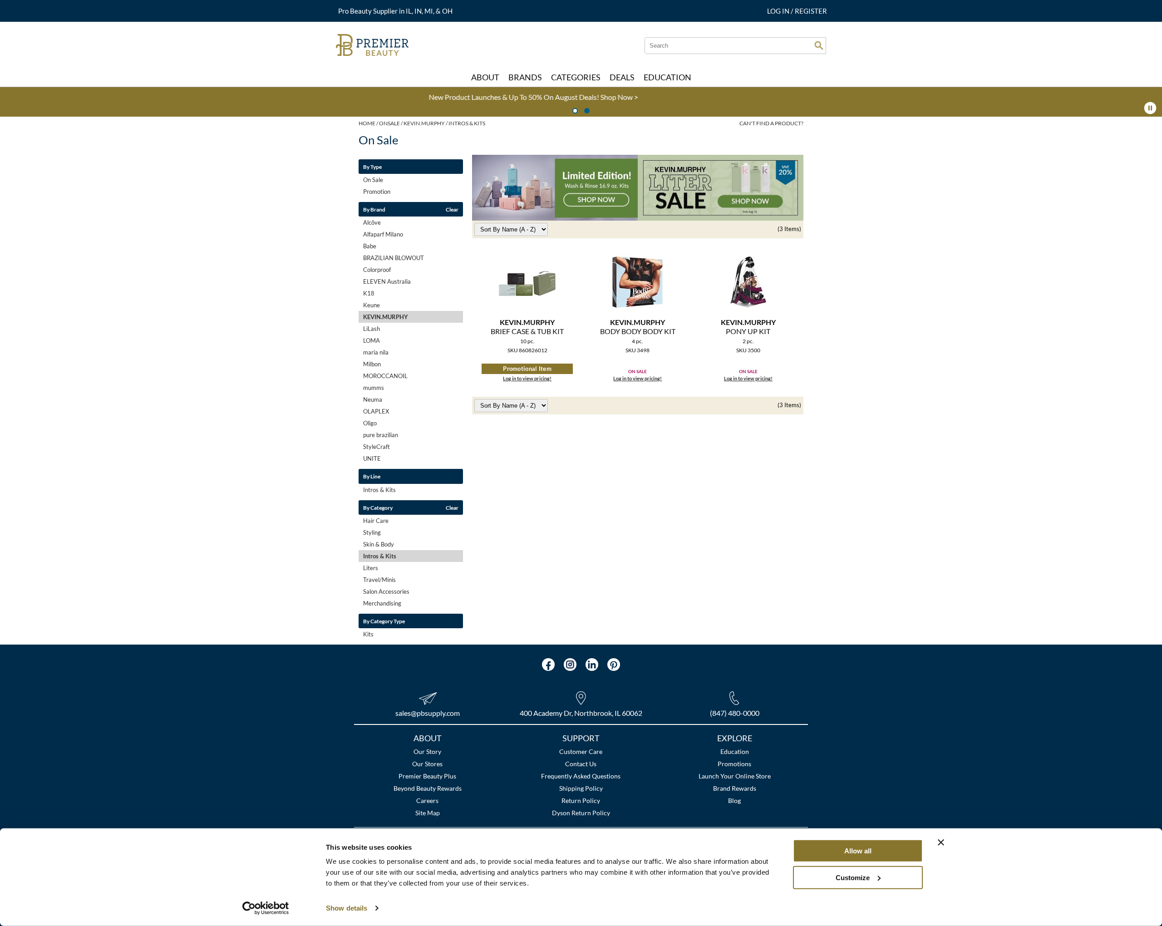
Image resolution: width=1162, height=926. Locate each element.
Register (811, 11)
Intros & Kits (379, 489)
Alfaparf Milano (383, 234)
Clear (452, 209)
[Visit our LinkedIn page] (592, 664)
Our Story (427, 751)
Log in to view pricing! (527, 378)
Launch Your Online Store (735, 776)
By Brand (374, 209)
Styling (372, 532)
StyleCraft (376, 446)
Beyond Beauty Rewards (428, 788)
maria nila (376, 352)
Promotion (376, 191)
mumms (373, 387)
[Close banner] (941, 842)
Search (818, 45)
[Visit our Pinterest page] (613, 664)
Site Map (427, 813)
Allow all (858, 851)
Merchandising (382, 603)
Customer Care (580, 751)
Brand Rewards (734, 788)
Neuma (372, 399)
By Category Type (384, 621)
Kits (368, 634)
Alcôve (372, 222)
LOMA (371, 340)
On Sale (373, 179)
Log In (779, 11)
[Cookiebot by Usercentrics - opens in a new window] (265, 908)
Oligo (370, 423)
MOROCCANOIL (385, 375)
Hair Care (376, 520)
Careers (427, 800)
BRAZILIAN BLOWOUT (393, 257)
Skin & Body (378, 544)
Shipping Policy (581, 788)
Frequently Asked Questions (580, 776)
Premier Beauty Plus (427, 776)
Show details (346, 908)
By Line (371, 476)
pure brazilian (380, 434)
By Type (372, 166)
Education (734, 751)
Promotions (734, 764)
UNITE (372, 458)
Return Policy (580, 800)
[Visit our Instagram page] (570, 664)
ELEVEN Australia (387, 281)
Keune (371, 305)
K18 (368, 293)
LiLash (371, 328)
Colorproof (377, 269)
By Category (378, 507)
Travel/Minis (379, 579)
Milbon (372, 364)
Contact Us (580, 764)
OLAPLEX (376, 411)
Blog (734, 800)
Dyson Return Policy (581, 813)
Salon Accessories (386, 591)
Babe (369, 246)
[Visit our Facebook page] (548, 664)
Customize (853, 877)
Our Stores (427, 764)
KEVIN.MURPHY (385, 316)
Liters (370, 567)
